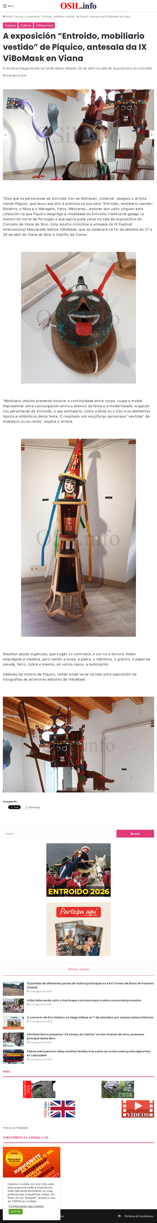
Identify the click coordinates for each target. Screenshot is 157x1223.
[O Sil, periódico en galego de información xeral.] (78, 6)
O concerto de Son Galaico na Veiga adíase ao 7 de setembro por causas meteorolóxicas (90, 1017)
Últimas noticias (78, 969)
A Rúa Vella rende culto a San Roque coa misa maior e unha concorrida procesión (84, 1000)
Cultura (18, 16)
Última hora (44, 25)
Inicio (8, 16)
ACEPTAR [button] (15, 1211)
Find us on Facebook (15, 1127)
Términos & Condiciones (138, 1216)
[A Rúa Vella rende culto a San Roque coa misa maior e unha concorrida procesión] (13, 1005)
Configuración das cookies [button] (26, 1206)
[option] (78, 134)
